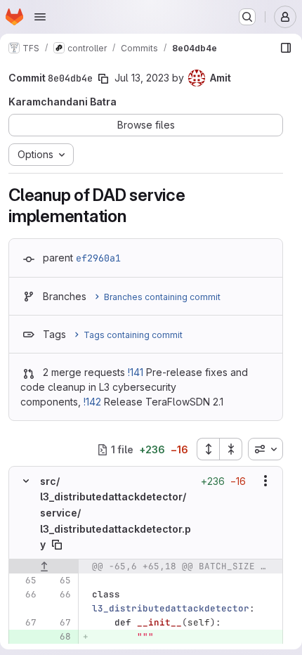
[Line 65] (25, 580)
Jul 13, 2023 (141, 78)
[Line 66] (25, 595)
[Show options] (265, 480)
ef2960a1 (98, 258)
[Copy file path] (56, 544)
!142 (92, 402)
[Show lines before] (44, 566)
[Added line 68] (59, 637)
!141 (135, 372)
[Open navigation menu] (40, 17)
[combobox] (265, 449)
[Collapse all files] (231, 449)
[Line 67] (25, 623)
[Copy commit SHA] (103, 78)
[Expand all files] (208, 449)
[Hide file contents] (26, 480)
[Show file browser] (286, 48)
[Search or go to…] (247, 16)
